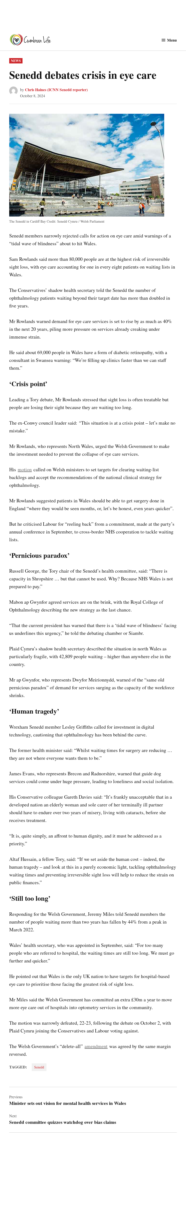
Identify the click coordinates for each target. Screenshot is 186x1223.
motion (25, 469)
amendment (96, 1046)
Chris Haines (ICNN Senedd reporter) (56, 89)
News (16, 60)
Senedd (39, 1067)
